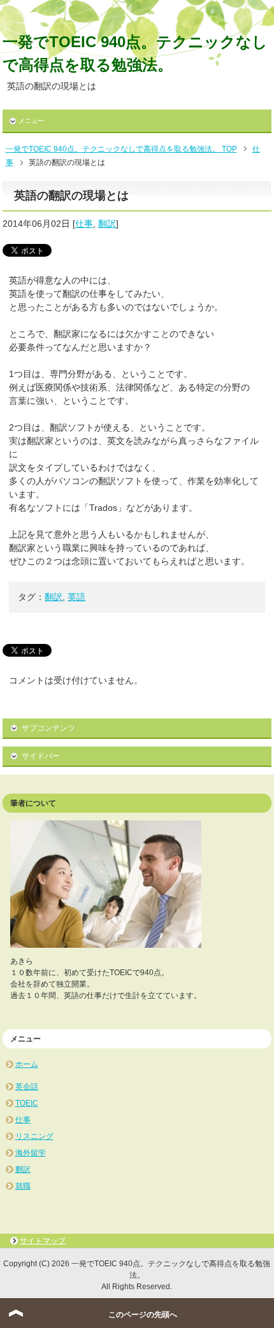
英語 (76, 597)
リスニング (34, 1136)
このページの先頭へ (142, 1314)
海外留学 (30, 1152)
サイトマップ (43, 1240)
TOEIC (26, 1103)
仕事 (84, 223)
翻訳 (107, 223)
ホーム (26, 1064)
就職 (23, 1186)
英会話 (26, 1086)
